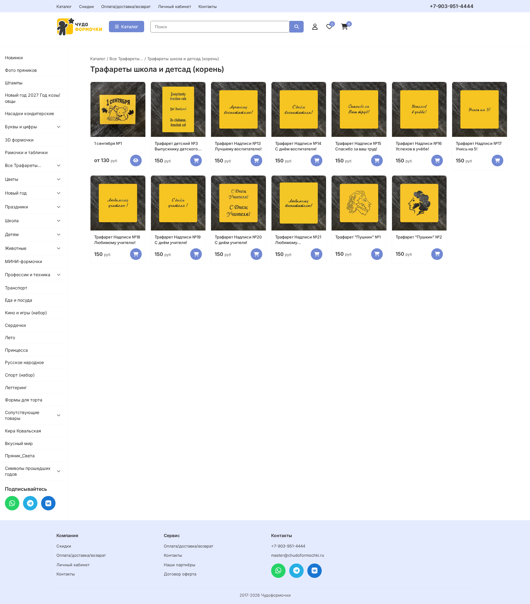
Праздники (16, 206)
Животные (15, 248)
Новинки (14, 57)
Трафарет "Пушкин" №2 (419, 236)
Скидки (86, 6)
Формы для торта (23, 399)
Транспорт (16, 287)
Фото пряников (21, 70)
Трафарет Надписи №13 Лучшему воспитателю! (238, 146)
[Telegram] (30, 503)
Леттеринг (16, 387)
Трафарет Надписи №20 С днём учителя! (238, 239)
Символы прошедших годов (28, 471)
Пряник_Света (20, 455)
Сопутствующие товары (22, 415)
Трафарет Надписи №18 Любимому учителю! (117, 239)
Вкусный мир (19, 443)
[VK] (48, 503)
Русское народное (24, 362)
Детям (12, 234)
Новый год (16, 193)
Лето (10, 337)
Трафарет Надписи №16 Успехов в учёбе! (419, 146)
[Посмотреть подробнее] (136, 160)
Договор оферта (180, 573)
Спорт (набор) (20, 374)
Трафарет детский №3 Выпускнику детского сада (176, 146)
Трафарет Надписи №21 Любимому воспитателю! (298, 239)
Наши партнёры (179, 564)
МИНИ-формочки (23, 261)
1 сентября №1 (108, 143)
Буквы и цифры (21, 126)
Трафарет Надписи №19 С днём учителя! (178, 239)
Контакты (207, 6)
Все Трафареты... (23, 165)
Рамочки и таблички (26, 152)
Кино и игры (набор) (26, 312)
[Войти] (315, 26)
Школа (12, 220)
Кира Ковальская (23, 430)
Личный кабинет (174, 6)
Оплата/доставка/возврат (126, 6)
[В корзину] (196, 160)
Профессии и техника (27, 274)
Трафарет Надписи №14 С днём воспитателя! (298, 146)
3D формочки (19, 139)
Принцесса (16, 350)
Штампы (13, 82)
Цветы (11, 179)
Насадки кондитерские (29, 113)
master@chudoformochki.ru (297, 555)
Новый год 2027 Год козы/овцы (32, 98)
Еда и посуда (18, 300)
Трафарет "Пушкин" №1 (358, 236)
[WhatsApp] (12, 503)
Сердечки (15, 325)
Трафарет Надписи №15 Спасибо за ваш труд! (358, 146)
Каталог (64, 6)
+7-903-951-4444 (452, 6)
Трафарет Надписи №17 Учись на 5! (478, 146)
